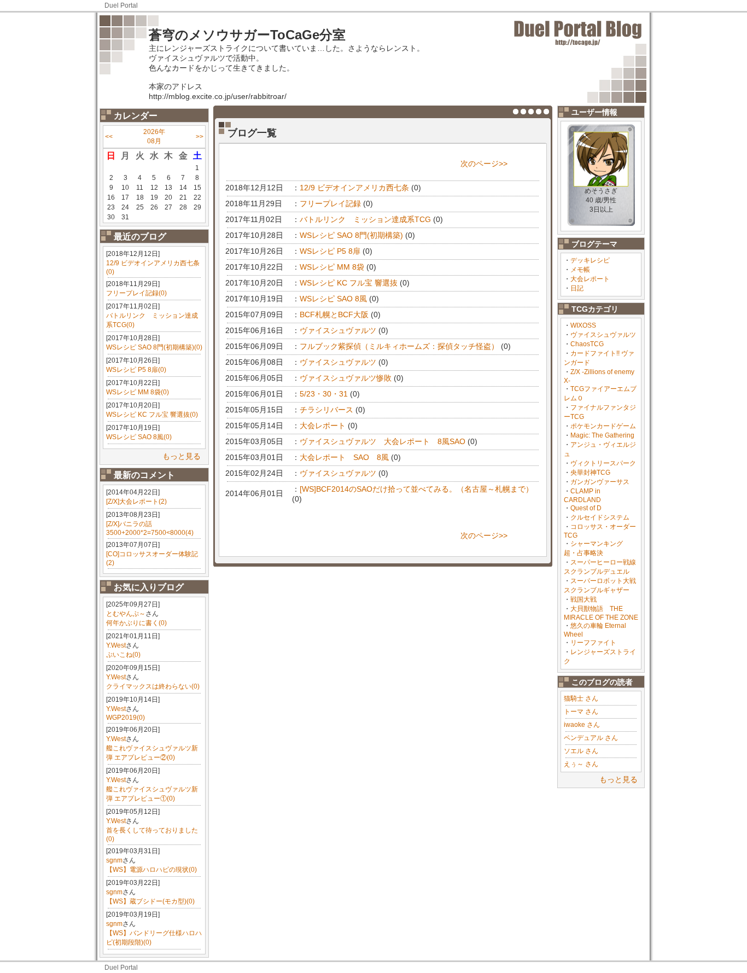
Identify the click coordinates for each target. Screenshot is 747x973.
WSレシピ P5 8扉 (330, 251)
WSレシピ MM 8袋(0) (137, 392)
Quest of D (586, 508)
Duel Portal (121, 5)
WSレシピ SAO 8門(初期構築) (351, 235)
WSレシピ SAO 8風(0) (139, 437)
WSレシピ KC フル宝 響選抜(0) (152, 414)
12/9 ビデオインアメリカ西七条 (354, 187)
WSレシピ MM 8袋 (332, 267)
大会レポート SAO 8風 (344, 457)
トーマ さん (581, 711)
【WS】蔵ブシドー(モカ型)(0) (150, 901)
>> (199, 137)
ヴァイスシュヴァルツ (603, 335)
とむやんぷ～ (125, 613)
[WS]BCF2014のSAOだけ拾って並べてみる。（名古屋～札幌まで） (416, 489)
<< (109, 137)
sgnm (114, 860)
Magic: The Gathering (602, 435)
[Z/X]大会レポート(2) (136, 501)
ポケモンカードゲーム (603, 426)
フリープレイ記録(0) (136, 293)
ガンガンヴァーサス (599, 482)
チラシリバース (326, 409)
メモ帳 (580, 269)
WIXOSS (583, 325)
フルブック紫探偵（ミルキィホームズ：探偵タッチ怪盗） (399, 346)
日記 (576, 288)
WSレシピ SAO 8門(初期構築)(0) (154, 347)
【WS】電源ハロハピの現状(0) (151, 869)
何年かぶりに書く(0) (136, 623)
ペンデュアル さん (591, 738)
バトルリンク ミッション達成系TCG (365, 219)
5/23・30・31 (324, 393)
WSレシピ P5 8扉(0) (136, 370)
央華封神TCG (590, 472)
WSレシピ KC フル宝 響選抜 (349, 282)
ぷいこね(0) (123, 655)
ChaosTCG (587, 344)
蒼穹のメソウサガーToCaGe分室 (247, 34)
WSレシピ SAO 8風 (333, 298)
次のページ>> (483, 163)
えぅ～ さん (581, 764)
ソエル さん (581, 751)
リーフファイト (593, 642)
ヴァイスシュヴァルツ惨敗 (346, 378)
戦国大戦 (583, 599)
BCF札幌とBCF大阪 (334, 314)
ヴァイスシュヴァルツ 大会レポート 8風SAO (382, 441)
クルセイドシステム (599, 517)
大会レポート (590, 279)
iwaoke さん (582, 725)
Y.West (116, 645)
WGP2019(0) (125, 717)
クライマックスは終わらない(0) (153, 686)
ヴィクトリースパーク (603, 463)
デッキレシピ (590, 260)
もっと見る (181, 456)
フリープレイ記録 (330, 203)
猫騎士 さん (581, 698)
